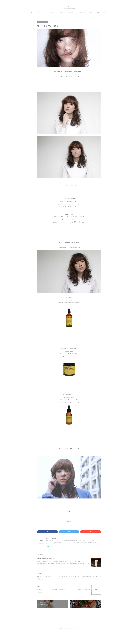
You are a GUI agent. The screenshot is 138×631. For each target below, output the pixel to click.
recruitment (71, 12)
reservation (61, 12)
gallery (90, 12)
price (45, 12)
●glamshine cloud (69, 397)
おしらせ (39, 586)
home (31, 12)
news (98, 12)
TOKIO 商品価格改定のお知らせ (45, 558)
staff (38, 12)
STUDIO (106, 12)
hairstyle (53, 12)
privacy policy (82, 12)
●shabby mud (69, 351)
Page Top (69, 622)
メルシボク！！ (41, 573)
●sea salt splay (69, 300)
